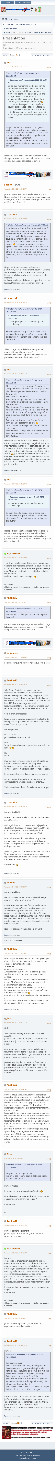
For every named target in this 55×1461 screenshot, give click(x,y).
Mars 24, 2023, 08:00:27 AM (14, 1158)
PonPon (11, 882)
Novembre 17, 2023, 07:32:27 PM (16, 685)
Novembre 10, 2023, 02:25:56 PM (16, 1023)
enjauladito (13, 553)
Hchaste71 (12, 298)
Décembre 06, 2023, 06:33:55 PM (15, 67)
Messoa (28, 32)
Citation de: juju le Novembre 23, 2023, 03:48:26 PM (28, 225)
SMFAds (22, 1458)
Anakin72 (12, 597)
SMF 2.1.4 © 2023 (21, 1455)
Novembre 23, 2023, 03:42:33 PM (16, 484)
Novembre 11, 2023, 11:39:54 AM (16, 953)
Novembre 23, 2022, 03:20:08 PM (16, 1345)
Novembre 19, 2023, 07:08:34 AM (16, 558)
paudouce (12, 653)
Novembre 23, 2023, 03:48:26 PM (16, 374)
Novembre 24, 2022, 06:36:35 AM (16, 1253)
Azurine (35, 32)
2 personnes (8, 470)
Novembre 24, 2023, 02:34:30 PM (16, 189)
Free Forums (32, 1458)
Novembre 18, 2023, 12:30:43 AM (16, 657)
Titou (10, 1154)
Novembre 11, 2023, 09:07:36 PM (16, 887)
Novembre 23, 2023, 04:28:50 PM (16, 302)
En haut (6, 1423)
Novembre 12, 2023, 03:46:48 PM (16, 807)
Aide (22, 1452)
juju (9, 62)
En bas (5, 55)
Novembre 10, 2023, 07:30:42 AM (16, 1089)
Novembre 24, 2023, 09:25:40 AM (16, 219)
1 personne (8, 289)
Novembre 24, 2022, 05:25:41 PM (16, 1225)
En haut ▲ (30, 1452)
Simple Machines (34, 1455)
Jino (9, 1018)
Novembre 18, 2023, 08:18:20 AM (16, 602)
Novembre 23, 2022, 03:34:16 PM (16, 1318)
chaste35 (12, 214)
